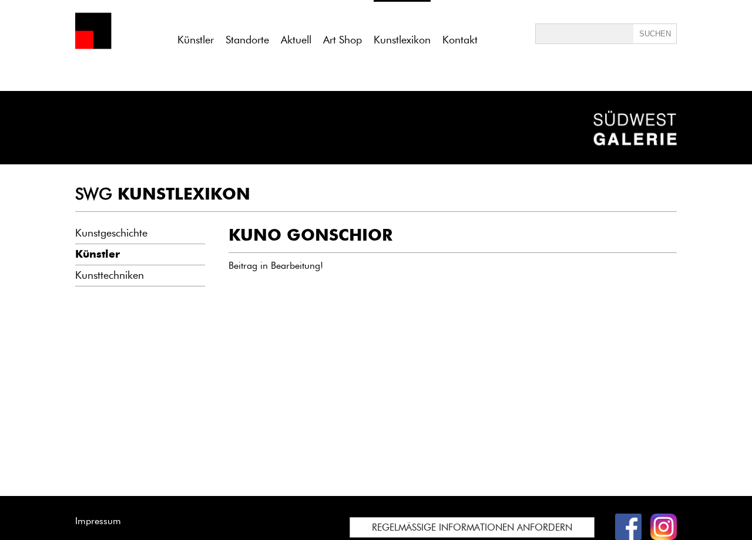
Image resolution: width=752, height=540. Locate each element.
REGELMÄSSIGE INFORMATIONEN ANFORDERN (472, 527)
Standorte (247, 39)
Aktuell (296, 39)
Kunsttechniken (109, 275)
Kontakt (460, 39)
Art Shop (342, 39)
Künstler (195, 39)
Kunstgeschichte (111, 233)
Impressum (98, 520)
